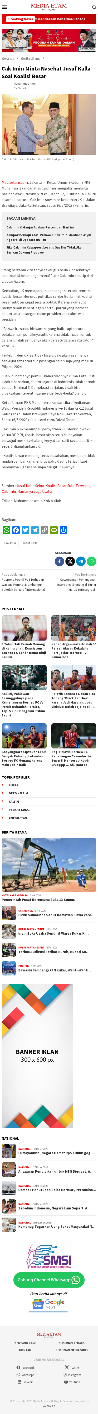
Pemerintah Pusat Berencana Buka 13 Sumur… (40, 900)
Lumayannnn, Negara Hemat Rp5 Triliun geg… (56, 1153)
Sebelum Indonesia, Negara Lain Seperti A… (54, 1208)
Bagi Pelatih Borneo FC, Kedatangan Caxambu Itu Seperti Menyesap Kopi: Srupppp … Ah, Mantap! (71, 758)
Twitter (74, 1368)
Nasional (24, 1149)
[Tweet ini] (70, 561)
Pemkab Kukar (19, 810)
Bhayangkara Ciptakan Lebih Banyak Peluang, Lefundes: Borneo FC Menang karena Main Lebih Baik (24, 758)
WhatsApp (28, 1375)
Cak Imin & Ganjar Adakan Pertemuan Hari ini (40, 227)
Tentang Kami (25, 1343)
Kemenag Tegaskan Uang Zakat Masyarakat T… (56, 1226)
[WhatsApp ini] (91, 561)
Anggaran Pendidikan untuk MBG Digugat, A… (55, 1171)
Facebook (28, 1368)
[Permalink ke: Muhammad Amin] (6, 85)
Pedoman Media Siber (72, 1350)
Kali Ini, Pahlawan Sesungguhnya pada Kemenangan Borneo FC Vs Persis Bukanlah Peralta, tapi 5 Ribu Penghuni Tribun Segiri (23, 704)
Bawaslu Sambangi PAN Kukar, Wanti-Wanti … (55, 970)
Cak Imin (10, 543)
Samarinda (25, 910)
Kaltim (14, 802)
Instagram (74, 1375)
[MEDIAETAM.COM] (49, 6)
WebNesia (49, 1406)
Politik (23, 966)
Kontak (25, 1350)
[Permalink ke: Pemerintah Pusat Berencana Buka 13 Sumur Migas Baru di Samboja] (49, 865)
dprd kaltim (18, 793)
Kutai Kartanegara (15, 895)
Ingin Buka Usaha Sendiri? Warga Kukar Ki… (53, 933)
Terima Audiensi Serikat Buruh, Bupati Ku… (53, 952)
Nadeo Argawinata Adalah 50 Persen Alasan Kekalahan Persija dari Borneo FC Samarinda (73, 650)
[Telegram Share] (81, 561)
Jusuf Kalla (30, 543)
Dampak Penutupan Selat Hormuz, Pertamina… (57, 1190)
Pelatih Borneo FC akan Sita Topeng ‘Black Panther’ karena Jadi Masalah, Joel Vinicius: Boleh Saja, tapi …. (73, 700)
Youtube (74, 1382)
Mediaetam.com (15, 182)
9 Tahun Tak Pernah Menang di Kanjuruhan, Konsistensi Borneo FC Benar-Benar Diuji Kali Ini (24, 650)
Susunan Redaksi (72, 1343)
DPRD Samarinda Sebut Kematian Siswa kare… (56, 915)
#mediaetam (18, 818)
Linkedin (28, 1382)
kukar (13, 785)
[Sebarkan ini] (59, 561)
